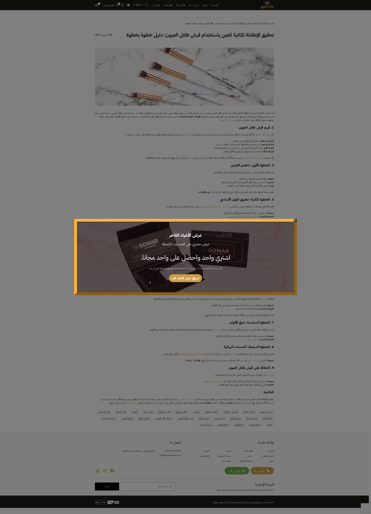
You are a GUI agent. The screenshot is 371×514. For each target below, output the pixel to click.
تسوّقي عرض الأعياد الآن (185, 278)
